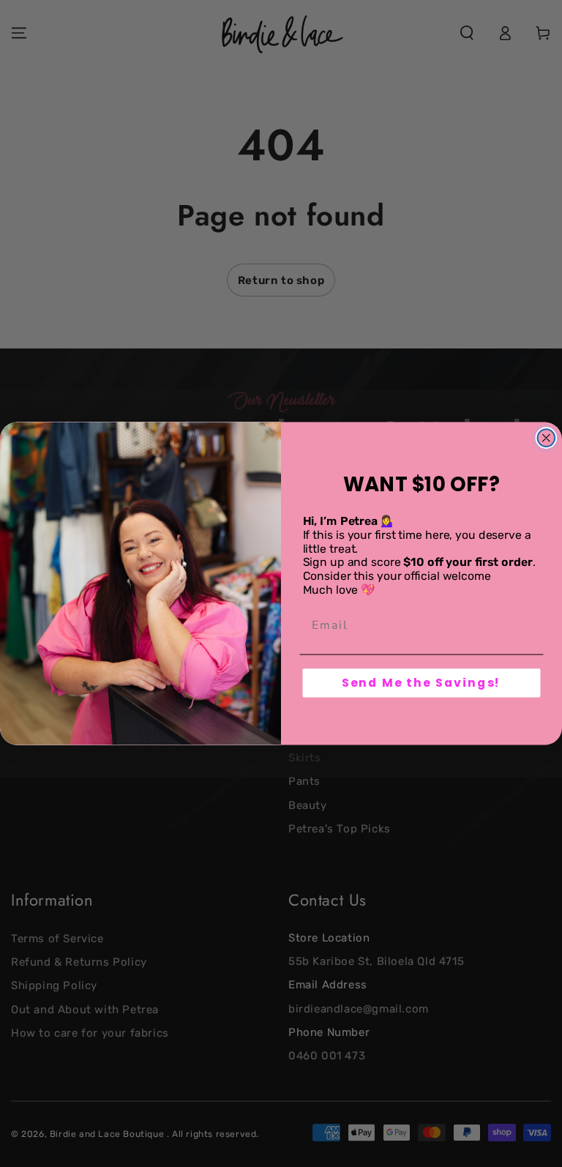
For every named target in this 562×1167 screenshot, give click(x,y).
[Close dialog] (546, 438)
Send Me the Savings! (422, 682)
